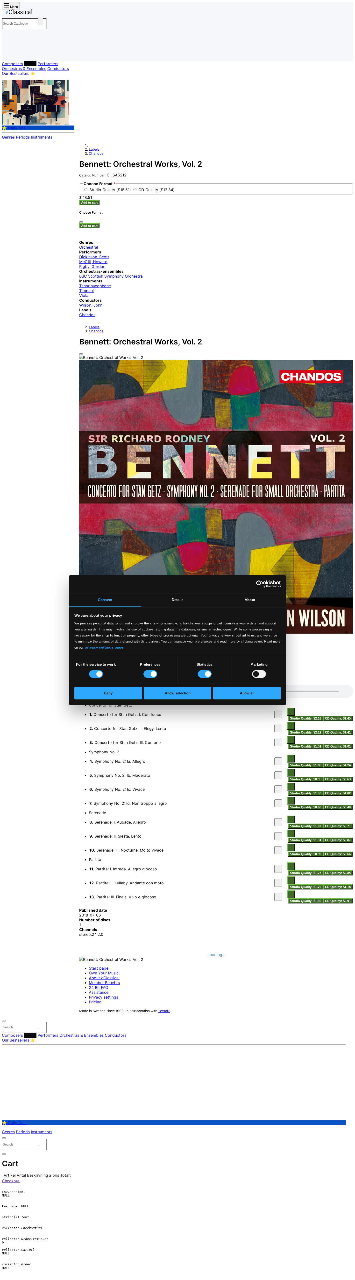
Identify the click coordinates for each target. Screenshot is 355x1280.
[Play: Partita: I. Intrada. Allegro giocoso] (278, 869)
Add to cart (89, 202)
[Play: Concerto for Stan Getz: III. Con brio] (278, 742)
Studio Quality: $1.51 (305, 746)
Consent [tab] (105, 600)
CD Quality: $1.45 (338, 718)
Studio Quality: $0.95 (305, 779)
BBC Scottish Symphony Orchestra (111, 276)
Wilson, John (90, 305)
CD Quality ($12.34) (156, 189)
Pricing (95, 1002)
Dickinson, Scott (94, 256)
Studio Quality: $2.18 (305, 718)
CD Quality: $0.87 (338, 840)
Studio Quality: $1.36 (305, 901)
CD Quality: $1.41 (338, 732)
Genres (8, 137)
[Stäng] (81, 222)
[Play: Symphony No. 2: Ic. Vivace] (278, 789)
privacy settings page (104, 647)
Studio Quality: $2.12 (305, 732)
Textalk (164, 1011)
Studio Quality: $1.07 (305, 826)
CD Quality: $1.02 (338, 793)
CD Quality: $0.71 (338, 826)
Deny (108, 693)
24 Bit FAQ (98, 987)
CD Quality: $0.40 (338, 807)
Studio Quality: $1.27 (305, 873)
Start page (98, 968)
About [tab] (250, 600)
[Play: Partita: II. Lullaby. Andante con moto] (278, 883)
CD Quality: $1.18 (338, 887)
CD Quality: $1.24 (338, 765)
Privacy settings (103, 997)
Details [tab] (178, 600)
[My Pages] (10, 53)
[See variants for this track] (291, 712)
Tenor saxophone (95, 285)
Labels (30, 63)
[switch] (150, 674)
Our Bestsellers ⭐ (18, 73)
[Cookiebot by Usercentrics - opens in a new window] (260, 584)
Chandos (96, 153)
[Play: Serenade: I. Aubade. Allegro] (278, 822)
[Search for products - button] (40, 21)
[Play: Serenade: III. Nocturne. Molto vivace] (278, 850)
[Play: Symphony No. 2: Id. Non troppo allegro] (278, 803)
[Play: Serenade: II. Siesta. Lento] (278, 836)
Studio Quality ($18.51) (110, 189)
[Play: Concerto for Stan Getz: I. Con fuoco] (278, 714)
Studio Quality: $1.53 (305, 793)
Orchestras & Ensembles (24, 68)
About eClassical (104, 977)
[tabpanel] (216, 794)
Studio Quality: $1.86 (305, 765)
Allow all (247, 693)
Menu (13, 7)
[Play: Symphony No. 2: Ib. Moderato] (278, 775)
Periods (23, 137)
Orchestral (88, 247)
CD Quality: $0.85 (338, 873)
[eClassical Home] (40, 12)
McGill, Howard (93, 261)
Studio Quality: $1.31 (305, 840)
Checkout (11, 1180)
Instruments (41, 137)
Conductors (58, 68)
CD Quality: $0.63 (338, 779)
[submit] (38, 1145)
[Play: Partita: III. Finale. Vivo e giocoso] (278, 897)
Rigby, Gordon (92, 266)
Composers (12, 63)
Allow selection (178, 693)
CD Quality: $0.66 (338, 854)
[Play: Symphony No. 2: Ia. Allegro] (278, 761)
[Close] (81, 354)
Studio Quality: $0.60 (305, 807)
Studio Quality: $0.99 (305, 854)
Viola (83, 295)
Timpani (86, 290)
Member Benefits (104, 982)
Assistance (98, 992)
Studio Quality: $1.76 (305, 887)
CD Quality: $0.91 (338, 901)
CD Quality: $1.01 (338, 746)
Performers (48, 63)
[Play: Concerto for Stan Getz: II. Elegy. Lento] (278, 728)
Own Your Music (104, 973)
